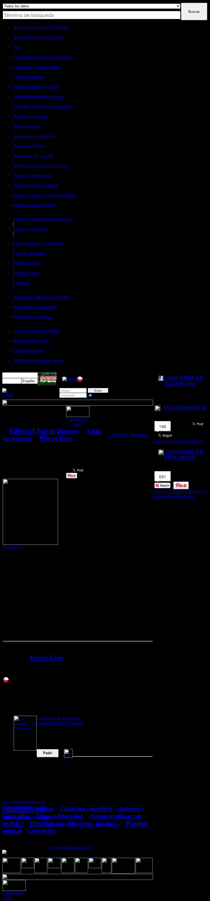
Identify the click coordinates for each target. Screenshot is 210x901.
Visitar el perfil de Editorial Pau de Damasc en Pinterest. (180, 494)
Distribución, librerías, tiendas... (75, 823)
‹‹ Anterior (118, 434)
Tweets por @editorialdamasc (178, 441)
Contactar (41, 830)
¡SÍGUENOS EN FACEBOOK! (183, 381)
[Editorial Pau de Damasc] (69, 379)
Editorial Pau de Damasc (44, 430)
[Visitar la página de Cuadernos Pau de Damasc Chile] (80, 381)
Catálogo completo (86, 808)
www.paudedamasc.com (70, 847)
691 (162, 476)
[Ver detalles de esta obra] (25, 733)
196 (162, 426)
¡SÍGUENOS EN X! (184, 408)
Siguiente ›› (140, 434)
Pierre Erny (56, 438)
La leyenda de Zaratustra (58, 718)
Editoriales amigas (28, 808)
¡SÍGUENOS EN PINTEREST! (183, 455)
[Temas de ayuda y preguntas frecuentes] (8, 395)
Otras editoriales (59, 815)
